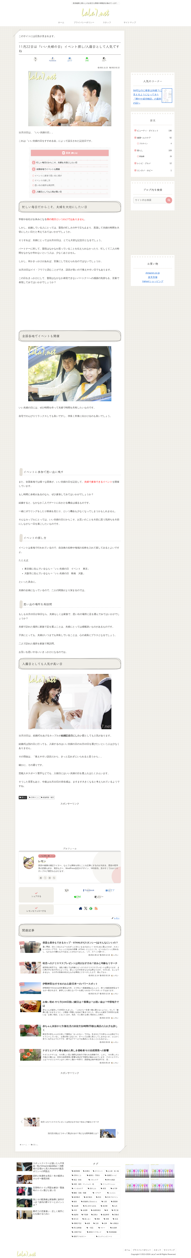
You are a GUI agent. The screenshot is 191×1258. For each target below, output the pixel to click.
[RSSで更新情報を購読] (54, 877)
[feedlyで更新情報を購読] (49, 877)
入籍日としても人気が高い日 (49, 192)
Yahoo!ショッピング (152, 281)
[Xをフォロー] (45, 877)
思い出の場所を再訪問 (44, 185)
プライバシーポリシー (142, 1250)
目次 (68, 153)
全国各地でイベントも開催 (48, 169)
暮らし (24, 797)
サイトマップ (169, 1250)
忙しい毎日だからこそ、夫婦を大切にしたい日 (56, 162)
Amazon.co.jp (153, 273)
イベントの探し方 (42, 180)
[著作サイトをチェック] (40, 877)
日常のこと (35, 797)
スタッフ (157, 1250)
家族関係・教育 (48, 797)
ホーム (127, 1250)
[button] (104, 59)
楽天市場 (152, 277)
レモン (42, 861)
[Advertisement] (40, 307)
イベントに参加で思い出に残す (48, 175)
